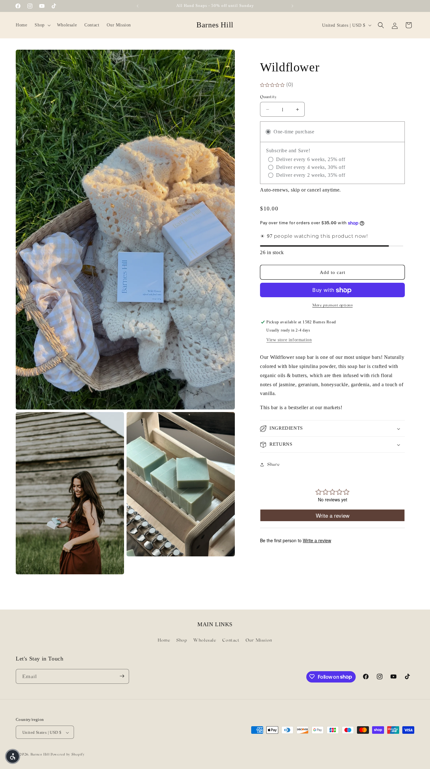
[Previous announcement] (137, 6)
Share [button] (273, 464)
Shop (181, 640)
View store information (289, 340)
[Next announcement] (292, 6)
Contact (230, 640)
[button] (42, 25)
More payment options (332, 305)
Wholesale (204, 640)
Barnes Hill (40, 754)
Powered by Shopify (68, 754)
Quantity (268, 96)
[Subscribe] (122, 676)
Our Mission (259, 640)
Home (164, 640)
